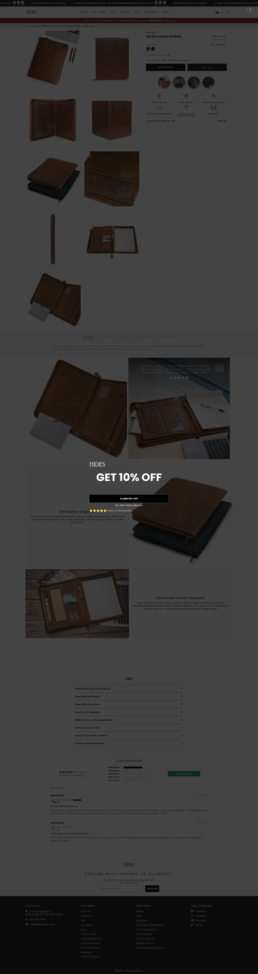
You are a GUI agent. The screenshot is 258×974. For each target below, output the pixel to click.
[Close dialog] (250, 9)
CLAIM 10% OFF (129, 498)
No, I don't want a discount (129, 505)
